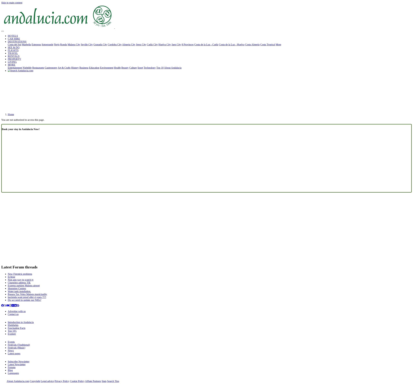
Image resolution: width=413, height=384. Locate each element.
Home (11, 114)
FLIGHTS (13, 50)
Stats (104, 381)
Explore (12, 333)
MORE (11, 64)
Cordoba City (115, 44)
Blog (10, 370)
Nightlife (27, 67)
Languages (13, 373)
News (11, 350)
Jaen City (176, 44)
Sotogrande (47, 44)
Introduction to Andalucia (21, 322)
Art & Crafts (64, 67)
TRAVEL (13, 53)
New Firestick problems (20, 274)
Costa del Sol (14, 44)
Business (83, 67)
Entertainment (15, 67)
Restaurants (38, 67)
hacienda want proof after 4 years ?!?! (27, 297)
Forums (11, 367)
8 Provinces (188, 44)
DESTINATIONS (17, 41)
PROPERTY (14, 59)
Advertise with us (17, 311)
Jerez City (141, 44)
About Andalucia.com (18, 381)
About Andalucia (172, 67)
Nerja (57, 44)
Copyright (35, 381)
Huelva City (164, 44)
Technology (150, 67)
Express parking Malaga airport (24, 285)
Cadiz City (152, 44)
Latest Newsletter (16, 364)
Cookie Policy (77, 381)
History (75, 67)
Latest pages (14, 353)
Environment (106, 67)
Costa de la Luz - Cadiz (206, 44)
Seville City (87, 44)
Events (11, 342)
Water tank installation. (19, 291)
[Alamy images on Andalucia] (13, 305)
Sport (140, 67)
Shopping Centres (17, 288)
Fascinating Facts (16, 328)
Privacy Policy (62, 381)
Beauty (125, 67)
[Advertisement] (206, 94)
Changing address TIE (19, 282)
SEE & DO (14, 47)
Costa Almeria (252, 44)
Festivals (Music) (16, 347)
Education (94, 67)
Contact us (13, 314)
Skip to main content (11, 2)
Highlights (13, 325)
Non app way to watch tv (21, 279)
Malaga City (74, 44)
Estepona (36, 44)
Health (117, 67)
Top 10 (160, 67)
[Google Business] (18, 305)
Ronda (63, 44)
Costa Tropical (267, 44)
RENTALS (14, 56)
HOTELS (13, 35)
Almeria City (128, 44)
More (278, 44)
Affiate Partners (93, 381)
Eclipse (11, 276)
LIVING (12, 62)
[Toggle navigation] (2, 31)
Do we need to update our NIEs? (24, 300)
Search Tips (113, 381)
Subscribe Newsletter (18, 361)
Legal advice (47, 381)
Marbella (26, 44)
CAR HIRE (14, 38)
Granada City (100, 44)
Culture (133, 67)
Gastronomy (51, 67)
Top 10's (12, 331)
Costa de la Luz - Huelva (231, 44)
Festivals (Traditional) (19, 344)
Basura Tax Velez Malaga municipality (27, 294)
